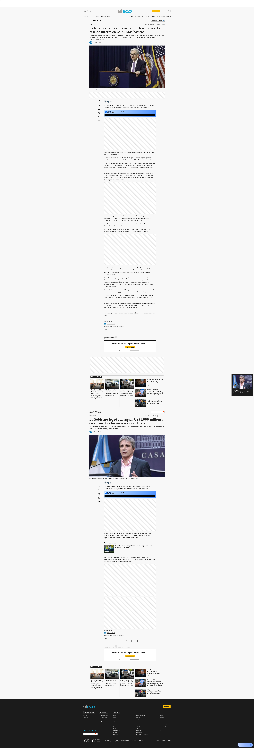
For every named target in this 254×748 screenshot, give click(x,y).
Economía (107, 551)
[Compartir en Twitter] (99, 105)
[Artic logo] (86, 740)
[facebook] (99, 112)
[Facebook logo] (93, 731)
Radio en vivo (155, 16)
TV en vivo (147, 16)
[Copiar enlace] (99, 120)
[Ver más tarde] (99, 101)
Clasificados (130, 16)
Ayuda (152, 740)
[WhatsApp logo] (90, 731)
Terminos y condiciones (166, 740)
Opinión (108, 16)
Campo (92, 16)
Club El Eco (162, 16)
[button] (105, 101)
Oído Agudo (103, 16)
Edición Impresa (139, 16)
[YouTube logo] (84, 731)
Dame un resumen (130, 114)
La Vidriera (97, 16)
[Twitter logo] (87, 731)
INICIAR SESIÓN (130, 347)
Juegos (169, 16)
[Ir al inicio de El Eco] (125, 11)
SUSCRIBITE (156, 10)
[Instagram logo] (96, 731)
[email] (99, 109)
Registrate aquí (134, 350)
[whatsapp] (99, 116)
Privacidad (157, 740)
